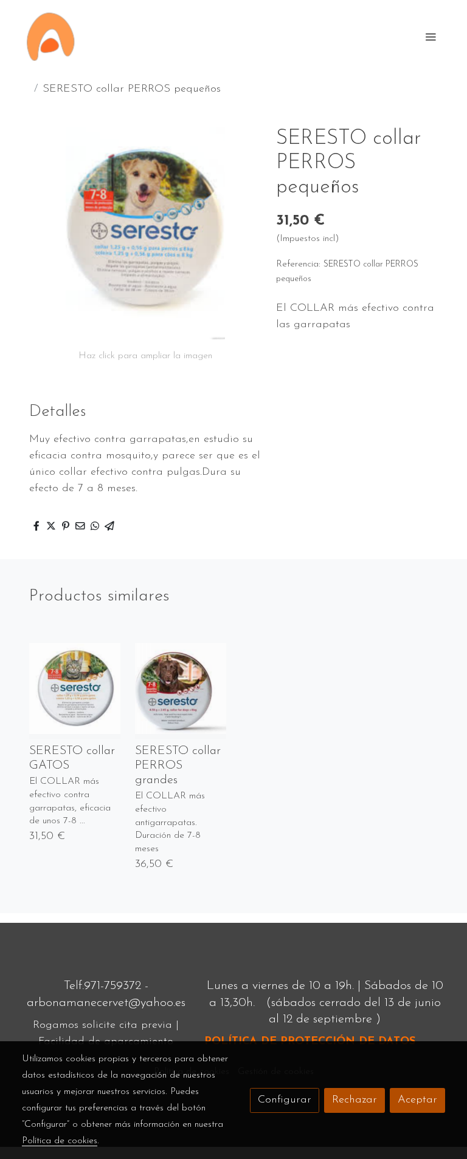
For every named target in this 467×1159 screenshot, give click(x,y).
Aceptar (417, 1100)
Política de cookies (59, 1141)
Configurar (284, 1100)
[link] (51, 36)
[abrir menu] (430, 36)
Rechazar (354, 1100)
